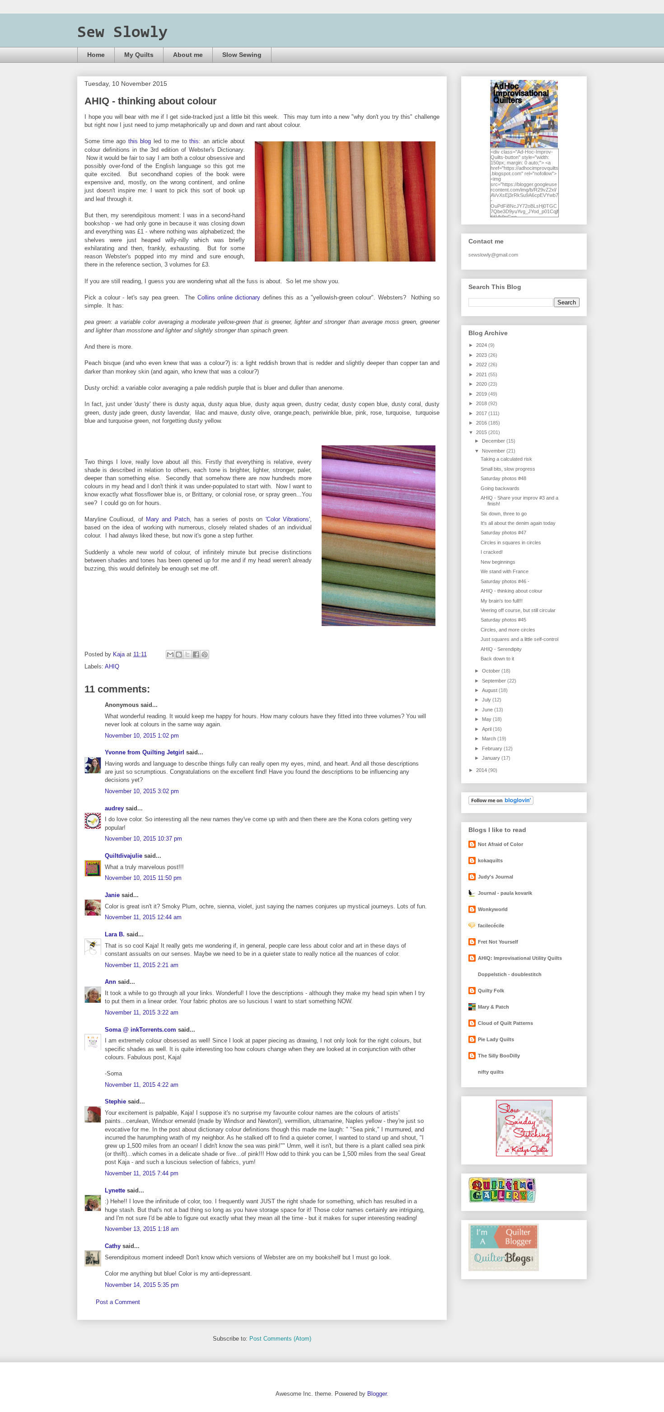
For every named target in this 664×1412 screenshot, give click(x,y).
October (491, 670)
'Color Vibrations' (288, 519)
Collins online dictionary (229, 297)
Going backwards (500, 488)
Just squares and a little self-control (519, 639)
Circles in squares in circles (511, 542)
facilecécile (491, 925)
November (494, 451)
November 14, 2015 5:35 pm (142, 1284)
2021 (482, 374)
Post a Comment (118, 1302)
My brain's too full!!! (502, 600)
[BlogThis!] (178, 654)
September (494, 680)
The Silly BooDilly (499, 1055)
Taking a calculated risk (506, 459)
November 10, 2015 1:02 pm (142, 735)
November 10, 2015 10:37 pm (143, 838)
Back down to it (497, 658)
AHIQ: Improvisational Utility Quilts (520, 958)
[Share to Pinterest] (204, 654)
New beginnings (498, 562)
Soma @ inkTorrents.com (140, 1029)
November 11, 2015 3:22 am (141, 1012)
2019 (482, 394)
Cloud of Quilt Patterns (505, 1023)
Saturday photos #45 (503, 619)
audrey (114, 808)
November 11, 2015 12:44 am (143, 917)
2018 (482, 403)
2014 (482, 770)
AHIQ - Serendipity (501, 649)
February (493, 748)
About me (188, 54)
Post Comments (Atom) (280, 1338)
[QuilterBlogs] (503, 1269)
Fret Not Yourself (498, 941)
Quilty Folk (491, 990)
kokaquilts (490, 860)
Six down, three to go (504, 513)
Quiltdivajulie (123, 855)
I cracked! (492, 552)
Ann (110, 981)
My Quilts (139, 54)
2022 (482, 364)
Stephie (115, 1101)
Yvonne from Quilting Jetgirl (144, 752)
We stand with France (504, 571)
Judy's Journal (495, 876)
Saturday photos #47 (503, 532)
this (194, 141)
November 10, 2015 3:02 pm (142, 791)
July (487, 699)
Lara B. (115, 934)
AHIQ (112, 666)
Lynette (115, 1190)
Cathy (113, 1246)
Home (96, 54)
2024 (482, 345)
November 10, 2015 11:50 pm (143, 877)
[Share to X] (187, 654)
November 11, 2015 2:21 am (141, 965)
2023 (482, 355)
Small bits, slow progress (508, 469)
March (489, 738)
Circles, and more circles (508, 629)
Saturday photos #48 (503, 478)
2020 (482, 384)
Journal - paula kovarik (505, 893)
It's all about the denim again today (518, 523)
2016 (482, 422)
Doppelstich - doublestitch (510, 974)
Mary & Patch (493, 1007)
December (494, 441)
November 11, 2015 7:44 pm (141, 1173)
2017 (482, 413)
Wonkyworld (493, 909)
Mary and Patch (168, 519)
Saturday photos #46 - (505, 581)
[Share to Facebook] (196, 654)
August (490, 690)
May (487, 719)
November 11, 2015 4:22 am (141, 1084)
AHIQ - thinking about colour (511, 591)
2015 (482, 432)
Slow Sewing (242, 54)
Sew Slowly (122, 33)
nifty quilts (491, 1072)
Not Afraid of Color (500, 844)
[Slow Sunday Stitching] (524, 1154)
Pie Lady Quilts (496, 1039)
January (491, 758)
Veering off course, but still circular (518, 610)
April (487, 729)
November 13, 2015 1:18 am (142, 1228)
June (488, 709)
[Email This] (170, 654)
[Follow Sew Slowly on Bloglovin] (500, 803)
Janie (112, 895)
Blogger (377, 1393)
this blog (139, 141)
